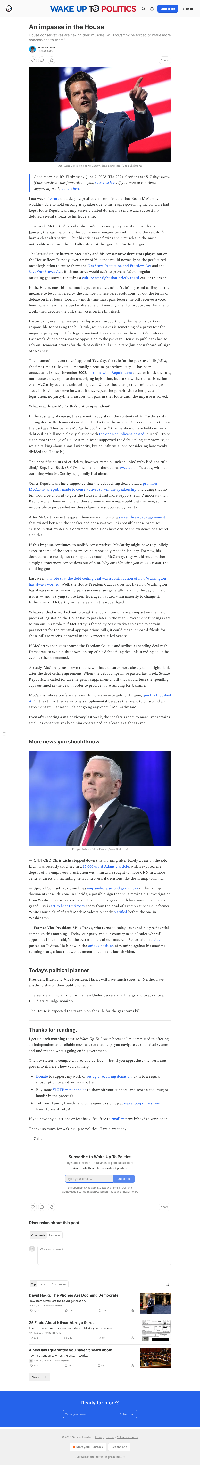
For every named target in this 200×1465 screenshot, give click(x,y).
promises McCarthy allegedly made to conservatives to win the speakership (93, 486)
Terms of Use (118, 1187)
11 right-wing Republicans (110, 373)
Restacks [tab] (54, 1235)
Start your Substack (89, 1447)
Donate (42, 1076)
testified (120, 912)
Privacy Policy (129, 1191)
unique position (101, 946)
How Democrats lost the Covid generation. (57, 1301)
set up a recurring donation (109, 1076)
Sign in (188, 9)
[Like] (33, 60)
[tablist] (46, 1235)
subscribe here (105, 183)
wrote (54, 198)
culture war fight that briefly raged (110, 278)
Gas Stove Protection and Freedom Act (119, 266)
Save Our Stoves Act (45, 272)
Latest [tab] (44, 1284)
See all (37, 1377)
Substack (81, 1457)
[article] (100, 1303)
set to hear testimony (68, 906)
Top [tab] (33, 1284)
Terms (110, 1437)
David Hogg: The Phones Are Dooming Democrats (73, 1295)
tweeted (126, 468)
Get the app (119, 1447)
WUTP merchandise (69, 1090)
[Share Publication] (152, 9)
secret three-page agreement (142, 517)
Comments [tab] (38, 1235)
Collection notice (127, 1437)
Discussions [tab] (59, 1284)
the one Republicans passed (121, 434)
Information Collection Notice (99, 1191)
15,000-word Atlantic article (106, 866)
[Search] (143, 9)
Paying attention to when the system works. (58, 1355)
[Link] (23, 742)
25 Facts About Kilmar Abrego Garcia (62, 1322)
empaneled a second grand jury (112, 888)
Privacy (99, 1437)
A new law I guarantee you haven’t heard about (70, 1350)
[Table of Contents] (4, 732)
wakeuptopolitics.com (142, 1103)
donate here (70, 188)
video (158, 940)
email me (118, 1119)
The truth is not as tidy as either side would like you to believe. (71, 1328)
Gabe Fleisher (46, 47)
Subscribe (168, 9)
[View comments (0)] (42, 60)
